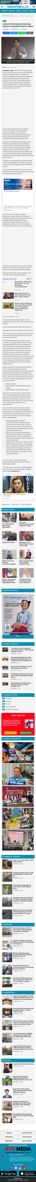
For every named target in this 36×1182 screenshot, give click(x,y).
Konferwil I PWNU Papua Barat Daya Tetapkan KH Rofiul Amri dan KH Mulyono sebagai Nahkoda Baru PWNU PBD (22, 980)
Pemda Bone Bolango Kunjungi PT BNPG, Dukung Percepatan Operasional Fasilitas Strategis (23, 899)
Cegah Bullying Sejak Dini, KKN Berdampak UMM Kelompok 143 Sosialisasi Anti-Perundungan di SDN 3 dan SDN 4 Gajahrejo (21, 660)
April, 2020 (12, 80)
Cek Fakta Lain (26, 733)
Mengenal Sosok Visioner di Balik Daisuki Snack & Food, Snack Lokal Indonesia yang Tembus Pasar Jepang (12, 722)
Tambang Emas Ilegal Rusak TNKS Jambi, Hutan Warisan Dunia (22, 886)
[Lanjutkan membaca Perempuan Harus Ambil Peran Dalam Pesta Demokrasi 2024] (26, 572)
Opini (4, 21)
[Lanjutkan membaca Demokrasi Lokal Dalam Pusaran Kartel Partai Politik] (26, 536)
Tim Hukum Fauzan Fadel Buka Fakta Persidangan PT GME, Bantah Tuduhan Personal (22, 649)
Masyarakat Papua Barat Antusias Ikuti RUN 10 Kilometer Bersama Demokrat (23, 967)
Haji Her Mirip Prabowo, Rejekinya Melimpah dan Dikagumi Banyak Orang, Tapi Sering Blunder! (22, 1079)
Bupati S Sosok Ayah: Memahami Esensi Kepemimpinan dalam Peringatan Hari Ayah (9, 581)
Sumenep (8, 701)
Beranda (5, 10)
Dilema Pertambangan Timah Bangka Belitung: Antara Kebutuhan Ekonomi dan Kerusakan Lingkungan (26, 565)
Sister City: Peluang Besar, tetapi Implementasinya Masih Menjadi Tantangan (22, 1090)
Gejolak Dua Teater (8, 542)
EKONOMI (25, 10)
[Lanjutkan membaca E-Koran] (18, 614)
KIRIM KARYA (9, 1137)
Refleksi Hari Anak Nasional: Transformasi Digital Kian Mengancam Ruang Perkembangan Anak (9, 565)
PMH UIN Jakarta (26, 504)
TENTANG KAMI (27, 1137)
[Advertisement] (18, 108)
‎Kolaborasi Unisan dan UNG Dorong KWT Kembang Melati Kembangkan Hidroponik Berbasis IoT (22, 930)
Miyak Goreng (15, 504)
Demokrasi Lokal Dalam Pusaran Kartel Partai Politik (26, 544)
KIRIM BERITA (9, 1141)
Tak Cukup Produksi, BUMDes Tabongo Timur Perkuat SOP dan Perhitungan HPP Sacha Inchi (22, 1036)
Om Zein (8, 704)
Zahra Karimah (11, 67)
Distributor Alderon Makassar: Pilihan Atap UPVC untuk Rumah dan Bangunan (23, 942)
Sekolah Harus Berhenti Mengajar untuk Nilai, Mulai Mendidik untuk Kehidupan (22, 1103)
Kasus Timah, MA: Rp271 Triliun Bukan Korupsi (23, 861)
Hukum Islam (6, 504)
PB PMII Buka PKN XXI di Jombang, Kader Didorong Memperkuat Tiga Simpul (22, 675)
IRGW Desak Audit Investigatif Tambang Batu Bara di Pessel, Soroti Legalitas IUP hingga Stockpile (22, 912)
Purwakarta (9, 698)
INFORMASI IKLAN (27, 1133)
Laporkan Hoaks (11, 733)
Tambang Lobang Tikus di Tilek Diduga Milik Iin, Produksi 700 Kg (23, 874)
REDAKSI (9, 1133)
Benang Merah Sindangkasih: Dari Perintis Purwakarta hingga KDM (23, 1115)
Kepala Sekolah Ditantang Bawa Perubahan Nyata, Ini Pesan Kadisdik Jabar (21, 684)
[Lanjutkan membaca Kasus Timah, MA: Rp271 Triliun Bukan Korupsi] (7, 864)
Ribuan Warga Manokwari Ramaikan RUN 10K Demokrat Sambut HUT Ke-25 (22, 954)
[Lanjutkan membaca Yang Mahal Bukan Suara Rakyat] (7, 1068)
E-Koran (18, 636)
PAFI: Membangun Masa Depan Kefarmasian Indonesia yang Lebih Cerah (9, 527)
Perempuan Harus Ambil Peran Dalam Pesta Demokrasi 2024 (25, 581)
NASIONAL (12, 10)
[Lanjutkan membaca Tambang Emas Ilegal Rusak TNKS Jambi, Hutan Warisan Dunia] (7, 889)
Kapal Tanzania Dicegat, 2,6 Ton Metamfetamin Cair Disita (21, 667)
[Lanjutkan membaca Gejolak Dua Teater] (9, 536)
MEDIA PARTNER (27, 1141)
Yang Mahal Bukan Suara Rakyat (23, 1064)
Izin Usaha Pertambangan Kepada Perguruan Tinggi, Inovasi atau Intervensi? (26, 526)
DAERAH (18, 10)
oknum (20, 138)
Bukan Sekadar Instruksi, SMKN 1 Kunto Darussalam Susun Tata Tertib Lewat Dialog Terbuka (23, 1022)
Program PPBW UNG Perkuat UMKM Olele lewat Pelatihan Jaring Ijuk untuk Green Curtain (23, 1047)
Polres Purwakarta (11, 706)
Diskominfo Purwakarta (12, 709)
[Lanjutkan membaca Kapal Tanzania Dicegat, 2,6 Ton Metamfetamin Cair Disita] (5, 668)
